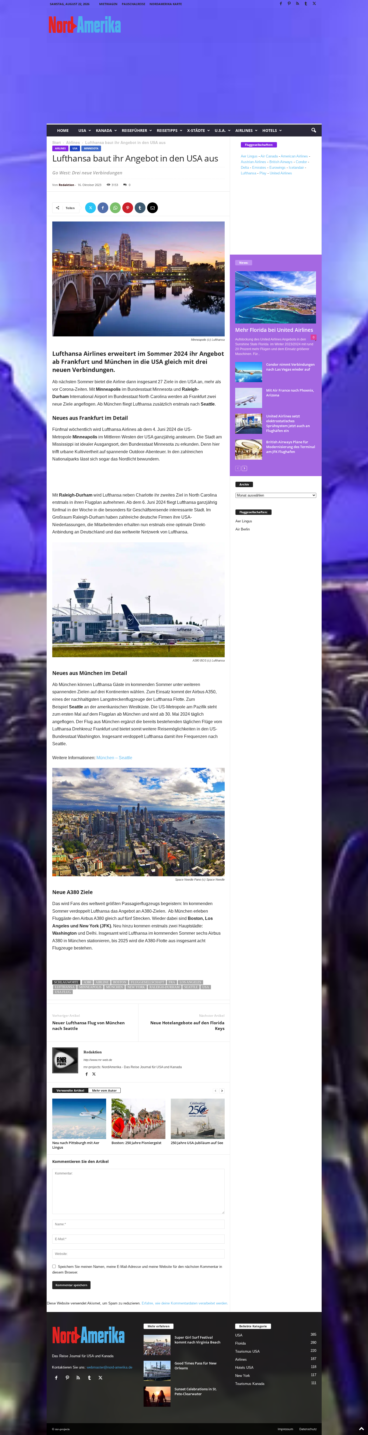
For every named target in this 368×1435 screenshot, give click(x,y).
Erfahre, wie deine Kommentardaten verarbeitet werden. (185, 1303)
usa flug (63, 992)
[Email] (152, 207)
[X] (314, 4)
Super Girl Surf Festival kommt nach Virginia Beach (197, 1340)
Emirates (259, 168)
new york (136, 987)
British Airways (281, 162)
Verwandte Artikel (70, 1090)
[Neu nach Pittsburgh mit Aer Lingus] (79, 1119)
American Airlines (294, 156)
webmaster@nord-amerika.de (109, 1367)
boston (119, 982)
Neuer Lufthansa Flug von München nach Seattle (88, 1025)
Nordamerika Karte (166, 4)
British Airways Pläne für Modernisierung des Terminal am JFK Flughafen (290, 446)
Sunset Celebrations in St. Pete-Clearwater (196, 1391)
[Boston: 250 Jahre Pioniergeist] (138, 1119)
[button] (314, 130)
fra (172, 982)
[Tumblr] (306, 4)
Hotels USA (244, 1368)
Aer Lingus (249, 156)
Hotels (269, 130)
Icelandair (296, 168)
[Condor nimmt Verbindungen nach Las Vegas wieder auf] (248, 372)
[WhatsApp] (115, 207)
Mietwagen (108, 4)
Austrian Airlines (253, 162)
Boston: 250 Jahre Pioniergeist (136, 1142)
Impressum (285, 1429)
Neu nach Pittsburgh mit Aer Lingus (75, 1145)
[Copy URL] (164, 207)
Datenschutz (308, 1429)
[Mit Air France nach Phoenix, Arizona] (248, 398)
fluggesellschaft (147, 982)
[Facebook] (281, 4)
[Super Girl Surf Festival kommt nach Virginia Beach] (157, 1345)
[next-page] (222, 1090)
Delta (245, 168)
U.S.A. (220, 130)
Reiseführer (134, 130)
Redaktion (66, 185)
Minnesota (91, 148)
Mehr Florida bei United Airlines (274, 329)
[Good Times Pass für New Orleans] (157, 1371)
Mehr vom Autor (104, 1090)
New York (242, 1376)
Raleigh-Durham (165, 987)
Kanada (104, 130)
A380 (87, 982)
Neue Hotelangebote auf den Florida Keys (187, 1025)
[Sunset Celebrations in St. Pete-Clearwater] (157, 1397)
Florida (240, 1343)
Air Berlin (242, 529)
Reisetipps (167, 130)
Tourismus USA (247, 1351)
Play (262, 173)
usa (205, 987)
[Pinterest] (289, 4)
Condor (301, 162)
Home (63, 130)
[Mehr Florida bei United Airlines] (276, 297)
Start (56, 142)
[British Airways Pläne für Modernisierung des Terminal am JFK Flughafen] (248, 449)
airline (102, 982)
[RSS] (297, 4)
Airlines (244, 130)
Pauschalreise (133, 4)
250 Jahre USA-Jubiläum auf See (197, 1142)
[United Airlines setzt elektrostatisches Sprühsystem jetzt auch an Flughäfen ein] (248, 424)
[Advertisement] (184, 83)
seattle (191, 987)
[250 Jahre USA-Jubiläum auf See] (198, 1119)
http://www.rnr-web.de (98, 1059)
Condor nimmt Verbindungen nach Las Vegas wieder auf (290, 367)
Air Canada (269, 156)
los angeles (190, 982)
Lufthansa (248, 173)
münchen (114, 987)
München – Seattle (114, 757)
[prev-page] (215, 1090)
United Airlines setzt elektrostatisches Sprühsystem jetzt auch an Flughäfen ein (288, 423)
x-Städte (196, 130)
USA (82, 130)
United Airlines (281, 173)
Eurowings (277, 168)
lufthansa (65, 987)
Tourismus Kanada (249, 1384)
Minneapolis (90, 987)
